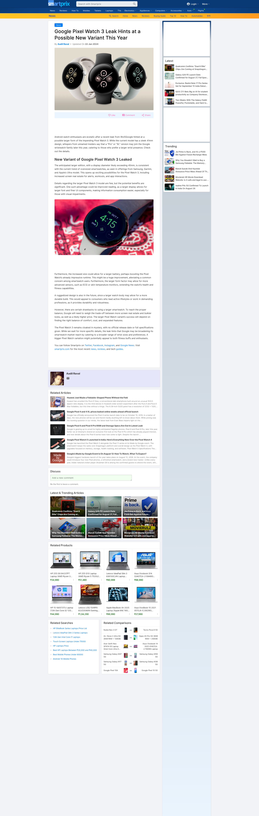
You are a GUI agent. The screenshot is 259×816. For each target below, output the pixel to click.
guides (119, 349)
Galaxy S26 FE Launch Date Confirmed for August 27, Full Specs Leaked (102, 513)
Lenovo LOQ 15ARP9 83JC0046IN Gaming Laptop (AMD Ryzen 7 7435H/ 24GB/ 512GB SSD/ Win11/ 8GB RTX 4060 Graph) (88, 609)
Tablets (97, 10)
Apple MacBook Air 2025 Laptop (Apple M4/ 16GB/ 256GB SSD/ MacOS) (118, 609)
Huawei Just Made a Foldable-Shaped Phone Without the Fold (97, 397)
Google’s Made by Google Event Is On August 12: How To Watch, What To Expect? (106, 453)
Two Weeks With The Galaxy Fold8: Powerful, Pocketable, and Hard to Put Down (191, 101)
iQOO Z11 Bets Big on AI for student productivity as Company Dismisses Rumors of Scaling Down (192, 93)
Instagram (109, 345)
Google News (127, 345)
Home (125, 16)
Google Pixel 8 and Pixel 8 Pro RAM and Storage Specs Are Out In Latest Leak (105, 425)
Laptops (109, 10)
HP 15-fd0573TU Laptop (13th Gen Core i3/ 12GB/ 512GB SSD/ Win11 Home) (62, 609)
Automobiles (197, 16)
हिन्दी (208, 16)
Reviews (63, 10)
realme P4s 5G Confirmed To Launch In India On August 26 (192, 187)
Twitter (88, 345)
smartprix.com (62, 349)
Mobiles (86, 10)
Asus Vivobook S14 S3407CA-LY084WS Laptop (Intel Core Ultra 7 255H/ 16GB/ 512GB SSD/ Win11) (146, 575)
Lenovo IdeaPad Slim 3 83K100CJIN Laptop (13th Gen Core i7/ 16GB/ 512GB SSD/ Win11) (117, 575)
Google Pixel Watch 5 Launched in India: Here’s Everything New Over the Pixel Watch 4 (109, 439)
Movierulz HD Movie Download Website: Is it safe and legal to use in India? (139, 534)
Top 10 (173, 16)
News (52, 10)
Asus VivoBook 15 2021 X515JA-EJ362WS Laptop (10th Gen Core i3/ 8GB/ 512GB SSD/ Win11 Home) (145, 609)
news (93, 349)
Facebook (98, 345)
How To (75, 10)
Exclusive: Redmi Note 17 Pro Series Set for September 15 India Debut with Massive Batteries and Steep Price (192, 84)
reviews (101, 349)
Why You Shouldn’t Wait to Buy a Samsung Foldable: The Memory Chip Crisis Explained (68, 534)
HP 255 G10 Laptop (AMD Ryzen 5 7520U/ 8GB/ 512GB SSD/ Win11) (89, 575)
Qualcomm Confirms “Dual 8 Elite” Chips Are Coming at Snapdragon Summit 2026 (66, 513)
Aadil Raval (73, 373)
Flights (201, 10)
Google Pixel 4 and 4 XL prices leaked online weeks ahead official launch (102, 411)
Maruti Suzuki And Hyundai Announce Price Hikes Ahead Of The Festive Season (104, 534)
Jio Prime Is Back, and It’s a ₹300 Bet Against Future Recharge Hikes (137, 513)
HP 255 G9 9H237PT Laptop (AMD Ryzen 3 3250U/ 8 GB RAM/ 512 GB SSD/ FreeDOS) (61, 575)
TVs (119, 10)
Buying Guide (160, 16)
